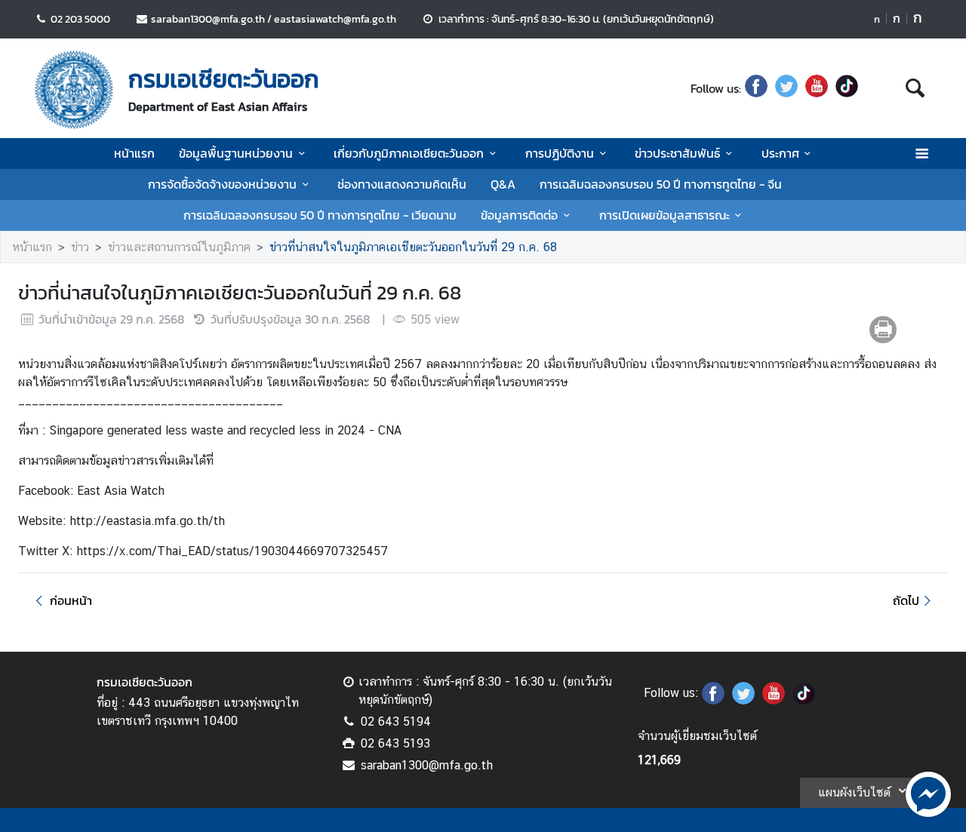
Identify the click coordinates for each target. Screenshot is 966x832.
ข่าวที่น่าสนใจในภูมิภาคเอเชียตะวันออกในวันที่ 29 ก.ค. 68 (413, 247)
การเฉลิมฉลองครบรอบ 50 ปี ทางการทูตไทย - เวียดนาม (320, 215)
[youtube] (816, 88)
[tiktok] (847, 88)
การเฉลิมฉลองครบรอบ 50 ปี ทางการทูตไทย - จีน (661, 184)
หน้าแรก (134, 153)
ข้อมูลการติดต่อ (519, 215)
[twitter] (786, 88)
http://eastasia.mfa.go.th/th (147, 521)
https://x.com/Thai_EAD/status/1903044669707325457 (232, 551)
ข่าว (80, 247)
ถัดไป (906, 600)
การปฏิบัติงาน (559, 153)
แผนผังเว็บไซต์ (854, 792)
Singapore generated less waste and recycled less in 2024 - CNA (225, 430)
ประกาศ (780, 153)
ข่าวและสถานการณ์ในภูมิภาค (179, 247)
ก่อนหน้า (71, 600)
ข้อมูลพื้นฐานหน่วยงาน (236, 153)
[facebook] (756, 88)
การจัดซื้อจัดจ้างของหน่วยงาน (222, 184)
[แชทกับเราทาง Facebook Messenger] (928, 793)
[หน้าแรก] (74, 90)
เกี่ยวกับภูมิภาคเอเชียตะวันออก (409, 153)
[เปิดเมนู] (921, 153)
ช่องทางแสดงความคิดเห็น (401, 184)
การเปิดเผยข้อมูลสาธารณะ (664, 215)
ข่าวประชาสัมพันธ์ (677, 153)
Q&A (503, 184)
